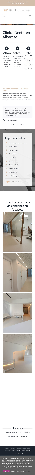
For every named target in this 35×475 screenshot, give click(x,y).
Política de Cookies (15, 450)
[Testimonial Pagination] (11, 124)
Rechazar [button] (13, 471)
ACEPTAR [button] (6, 471)
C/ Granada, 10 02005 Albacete (19, 2)
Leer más (27, 471)
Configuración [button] (21, 471)
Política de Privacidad (25, 450)
